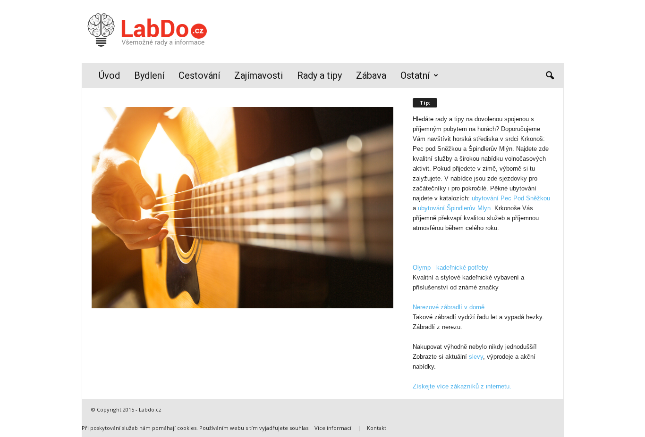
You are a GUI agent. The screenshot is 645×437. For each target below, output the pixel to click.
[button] (549, 76)
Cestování (199, 75)
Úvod (109, 75)
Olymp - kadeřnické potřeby (450, 267)
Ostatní (415, 75)
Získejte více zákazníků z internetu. (462, 386)
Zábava (371, 75)
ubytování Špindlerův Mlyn (454, 208)
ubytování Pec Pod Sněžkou (511, 198)
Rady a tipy (319, 75)
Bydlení (149, 75)
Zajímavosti (258, 75)
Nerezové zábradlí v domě (448, 307)
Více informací (332, 427)
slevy (476, 356)
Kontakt (376, 427)
